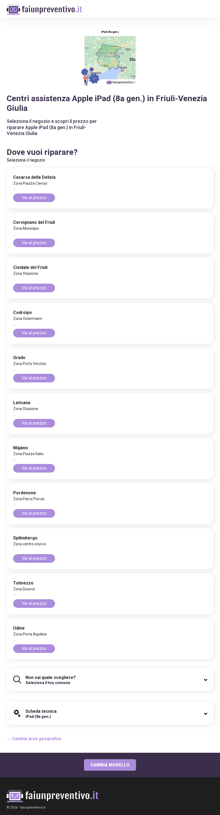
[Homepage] (44, 7)
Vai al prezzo (34, 197)
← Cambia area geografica (34, 738)
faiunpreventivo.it (33, 807)
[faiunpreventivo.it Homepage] (52, 796)
